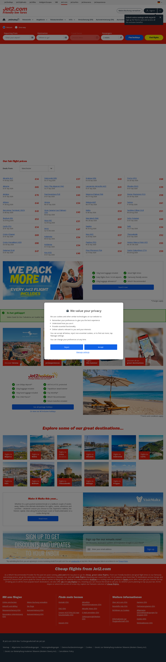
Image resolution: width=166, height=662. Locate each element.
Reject (66, 347)
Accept (100, 347)
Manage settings (82, 352)
